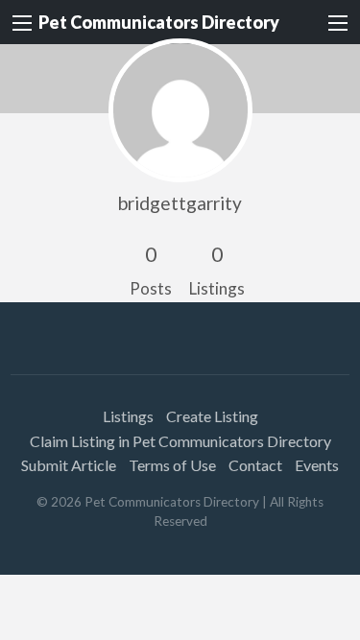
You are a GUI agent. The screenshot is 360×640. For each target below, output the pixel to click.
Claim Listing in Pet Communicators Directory (180, 441)
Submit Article (68, 465)
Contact (255, 465)
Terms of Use (172, 465)
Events (317, 465)
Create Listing (212, 416)
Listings (128, 416)
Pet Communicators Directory (158, 22)
